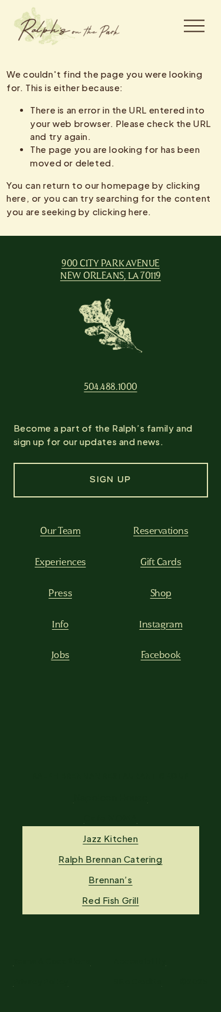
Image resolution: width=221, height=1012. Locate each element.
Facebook (161, 654)
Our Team (60, 530)
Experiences (60, 561)
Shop (160, 593)
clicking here (121, 211)
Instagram (160, 624)
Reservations (160, 530)
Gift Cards (160, 561)
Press (60, 593)
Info (60, 624)
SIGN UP (110, 480)
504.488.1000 (110, 386)
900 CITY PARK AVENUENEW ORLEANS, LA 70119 (110, 269)
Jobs (60, 654)
